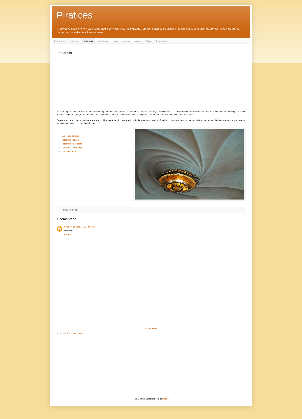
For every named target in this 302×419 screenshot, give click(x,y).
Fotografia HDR (69, 151)
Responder (69, 234)
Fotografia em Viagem (72, 144)
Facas (115, 41)
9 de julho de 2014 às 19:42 (83, 227)
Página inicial (151, 329)
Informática (59, 41)
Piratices (75, 15)
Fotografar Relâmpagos (73, 148)
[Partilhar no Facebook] (73, 209)
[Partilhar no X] (70, 209)
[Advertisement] (151, 82)
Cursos (138, 41)
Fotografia (88, 41)
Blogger (165, 399)
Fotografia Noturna (70, 140)
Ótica (148, 41)
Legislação (161, 41)
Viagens (74, 41)
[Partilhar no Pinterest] (76, 209)
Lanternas (103, 41)
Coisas (67, 227)
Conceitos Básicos (70, 136)
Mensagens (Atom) (75, 333)
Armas (126, 41)
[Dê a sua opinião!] (67, 209)
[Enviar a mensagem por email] (64, 209)
